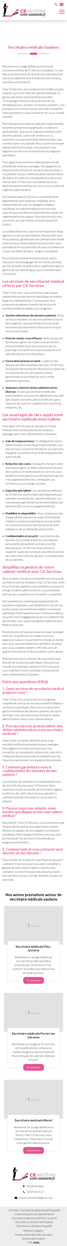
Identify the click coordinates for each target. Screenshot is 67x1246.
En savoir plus (33, 980)
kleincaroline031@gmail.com (36, 1197)
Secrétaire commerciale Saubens (34, 1222)
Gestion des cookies (33, 1238)
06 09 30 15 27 (35, 1191)
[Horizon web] (30, 1242)
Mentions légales (33, 1230)
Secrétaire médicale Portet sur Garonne (33, 1035)
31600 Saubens (35, 1186)
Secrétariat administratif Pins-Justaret (35, 1218)
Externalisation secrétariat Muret (34, 1214)
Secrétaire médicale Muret (33, 1120)
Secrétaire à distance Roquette (34, 1226)
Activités (14, 1210)
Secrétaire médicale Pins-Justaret (33, 948)
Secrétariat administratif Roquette (40, 1210)
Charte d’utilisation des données (33, 1234)
